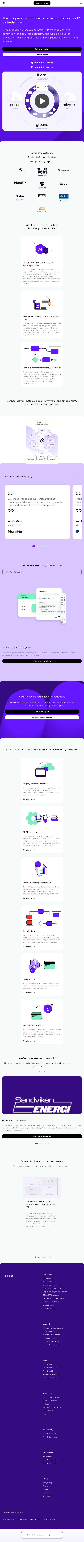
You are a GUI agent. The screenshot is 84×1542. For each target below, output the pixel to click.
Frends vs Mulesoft (50, 1460)
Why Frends (47, 1456)
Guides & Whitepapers (52, 1407)
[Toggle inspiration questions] (24, 1535)
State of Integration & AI (52, 1397)
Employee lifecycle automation (55, 1292)
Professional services (51, 1374)
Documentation (49, 1411)
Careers (46, 1489)
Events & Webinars (50, 1401)
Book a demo (42, 3)
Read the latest (42, 1257)
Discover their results (42, 1136)
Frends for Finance (50, 1368)
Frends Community (50, 1437)
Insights (46, 1404)
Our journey (47, 1483)
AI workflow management (53, 1328)
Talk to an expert (42, 49)
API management (49, 1338)
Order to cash (48, 1305)
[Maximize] (54, 1534)
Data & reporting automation (54, 1288)
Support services (49, 1378)
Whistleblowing (49, 1519)
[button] (74, 475)
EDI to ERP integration (51, 1295)
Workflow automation (51, 1335)
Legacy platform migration (53, 1298)
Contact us (47, 1496)
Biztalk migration (49, 1282)
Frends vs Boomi (49, 1463)
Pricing (45, 1486)
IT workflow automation (52, 1302)
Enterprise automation (52, 1285)
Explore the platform (42, 661)
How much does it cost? (42, 717)
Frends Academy (49, 1434)
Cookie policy (22, 1519)
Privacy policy (35, 1519)
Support (46, 1493)
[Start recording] (49, 1534)
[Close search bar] (59, 1534)
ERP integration (49, 1278)
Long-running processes (52, 1341)
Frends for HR (48, 1371)
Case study (42, 175)
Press (45, 1414)
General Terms (8, 1519)
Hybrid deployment (50, 1345)
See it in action (42, 55)
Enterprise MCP (49, 1331)
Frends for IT (48, 1364)
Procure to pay (49, 1308)
